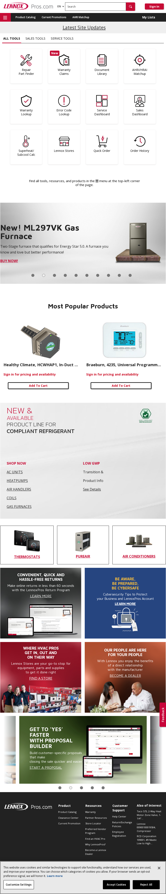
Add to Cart (38, 386)
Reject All (146, 884)
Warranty (90, 812)
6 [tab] (86, 275)
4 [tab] (65, 275)
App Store (14, 264)
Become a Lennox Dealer (95, 851)
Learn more (54, 876)
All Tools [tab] (11, 38)
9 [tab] (119, 275)
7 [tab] (97, 275)
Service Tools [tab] (62, 38)
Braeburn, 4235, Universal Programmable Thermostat (124, 364)
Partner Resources (96, 817)
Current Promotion (69, 823)
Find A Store (40, 678)
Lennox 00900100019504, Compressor (146, 827)
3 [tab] (54, 275)
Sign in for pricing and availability (29, 374)
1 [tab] (32, 275)
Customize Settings (19, 884)
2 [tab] (43, 275)
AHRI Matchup (80, 17)
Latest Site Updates (84, 27)
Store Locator (93, 823)
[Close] (159, 868)
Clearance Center (68, 817)
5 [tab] (76, 275)
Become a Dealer (125, 675)
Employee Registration (119, 833)
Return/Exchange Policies (122, 824)
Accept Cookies (116, 884)
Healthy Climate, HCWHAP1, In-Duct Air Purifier (41, 364)
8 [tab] (108, 275)
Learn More (41, 596)
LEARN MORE (125, 604)
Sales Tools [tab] (35, 38)
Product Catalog (26, 17)
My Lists (148, 17)
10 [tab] (130, 275)
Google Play (38, 264)
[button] (130, 6)
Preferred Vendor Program (95, 831)
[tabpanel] (83, 750)
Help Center (119, 816)
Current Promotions (54, 17)
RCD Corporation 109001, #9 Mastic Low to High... (147, 840)
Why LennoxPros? (95, 844)
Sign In (154, 6)
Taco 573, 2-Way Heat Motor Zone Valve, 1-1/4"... (149, 815)
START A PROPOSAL (46, 767)
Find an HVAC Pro (95, 838)
